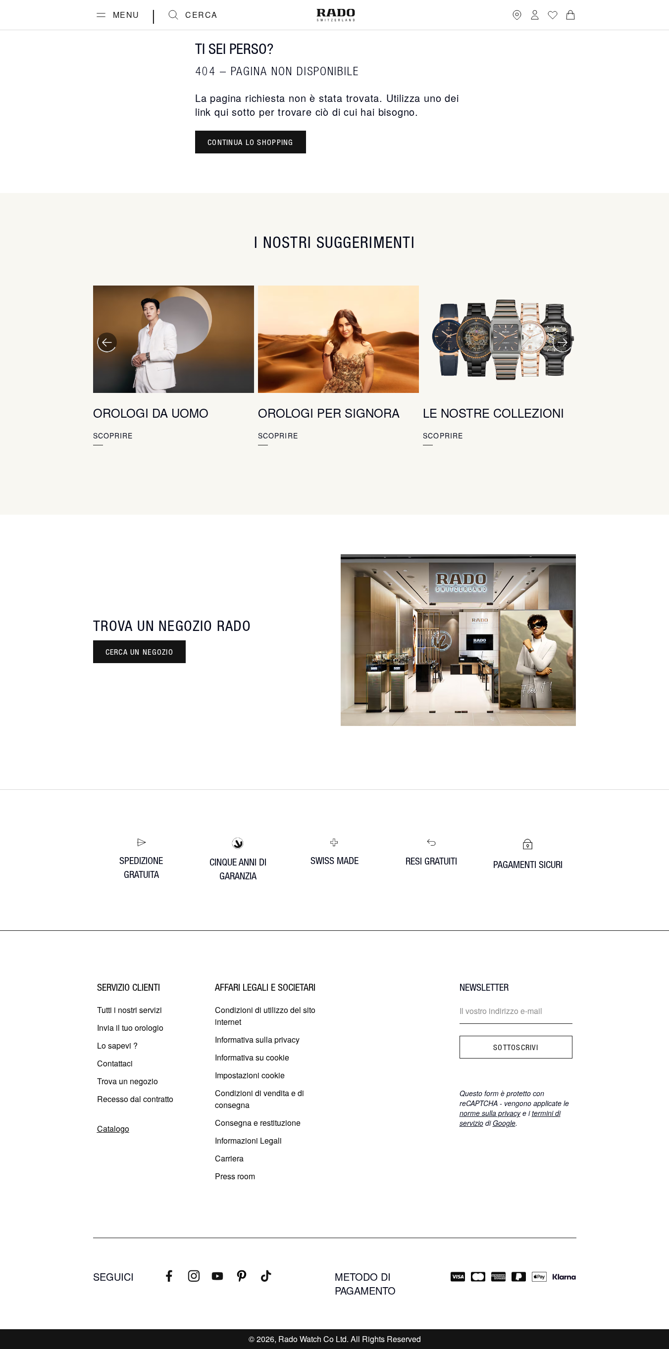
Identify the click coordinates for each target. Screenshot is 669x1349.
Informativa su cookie (252, 1057)
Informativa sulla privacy (257, 1039)
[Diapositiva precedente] (107, 342)
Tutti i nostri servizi (129, 1009)
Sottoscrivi (515, 1047)
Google (504, 1123)
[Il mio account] (535, 15)
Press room (235, 1176)
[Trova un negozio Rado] (458, 640)
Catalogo (113, 1128)
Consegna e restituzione (258, 1122)
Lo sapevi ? (117, 1045)
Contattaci (115, 1063)
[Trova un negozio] (517, 15)
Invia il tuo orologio (130, 1027)
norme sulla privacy (490, 1113)
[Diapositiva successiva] (562, 342)
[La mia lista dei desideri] (553, 15)
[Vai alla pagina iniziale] (336, 15)
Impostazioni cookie (250, 1075)
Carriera (229, 1158)
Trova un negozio (127, 1081)
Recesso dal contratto (135, 1099)
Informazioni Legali (248, 1140)
